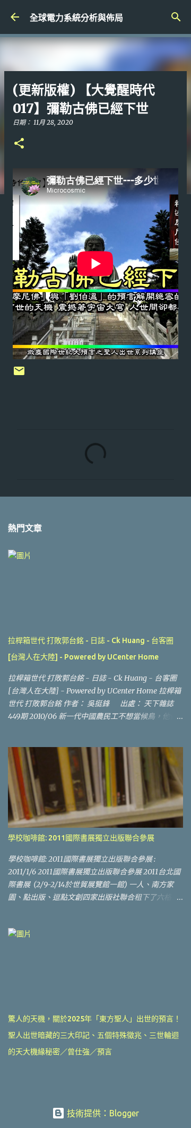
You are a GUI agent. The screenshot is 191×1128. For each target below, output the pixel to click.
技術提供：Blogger (102, 1113)
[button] (19, 144)
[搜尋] (176, 17)
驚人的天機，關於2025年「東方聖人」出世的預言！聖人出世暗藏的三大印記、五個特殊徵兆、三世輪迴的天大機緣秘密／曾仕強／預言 (94, 1035)
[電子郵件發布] (19, 374)
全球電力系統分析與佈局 (76, 17)
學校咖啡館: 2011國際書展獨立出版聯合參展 (81, 838)
